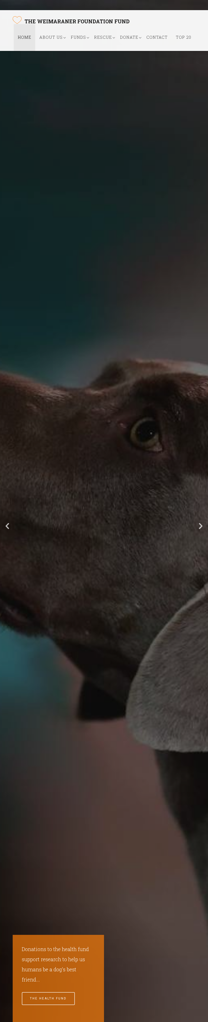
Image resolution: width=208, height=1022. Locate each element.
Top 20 (183, 37)
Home (24, 37)
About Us (51, 37)
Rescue (103, 37)
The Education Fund (52, 998)
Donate (129, 37)
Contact (157, 37)
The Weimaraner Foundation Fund (77, 21)
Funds (78, 37)
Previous (8, 526)
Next (200, 526)
